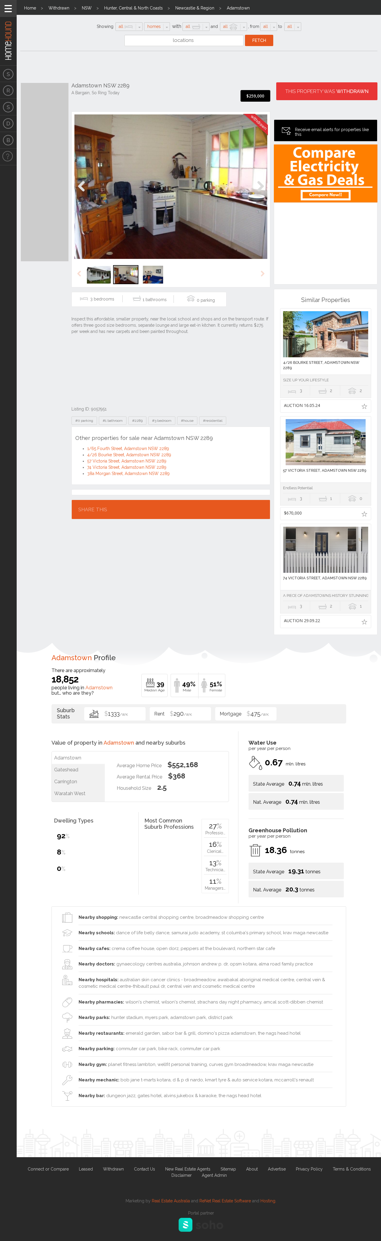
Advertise (277, 1169)
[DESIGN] (8, 123)
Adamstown (238, 8)
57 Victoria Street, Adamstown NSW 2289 (126, 461)
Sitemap (228, 1169)
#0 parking (84, 421)
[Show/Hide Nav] (8, 8)
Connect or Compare (48, 1169)
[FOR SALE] (8, 73)
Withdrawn (59, 8)
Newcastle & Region (194, 8)
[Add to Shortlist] (364, 406)
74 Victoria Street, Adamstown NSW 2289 (126, 467)
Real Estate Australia (171, 1200)
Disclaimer (181, 1175)
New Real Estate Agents (187, 1169)
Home (30, 8)
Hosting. (268, 1200)
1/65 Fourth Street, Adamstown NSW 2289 (128, 448)
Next (260, 192)
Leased (86, 1169)
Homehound (8, 32)
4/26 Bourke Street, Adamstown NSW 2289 (129, 454)
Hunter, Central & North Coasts (133, 8)
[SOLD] (8, 107)
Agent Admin (214, 1175)
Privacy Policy (309, 1169)
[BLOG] (8, 140)
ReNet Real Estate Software (225, 1200)
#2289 (137, 421)
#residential (212, 421)
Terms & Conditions (352, 1169)
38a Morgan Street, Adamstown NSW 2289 (128, 473)
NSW (87, 8)
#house (187, 421)
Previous (81, 192)
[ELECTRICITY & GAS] (8, 157)
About (252, 1169)
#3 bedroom (161, 421)
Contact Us (144, 1169)
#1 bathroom (113, 421)
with (176, 26)
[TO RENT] (8, 90)
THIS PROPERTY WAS (326, 91)
